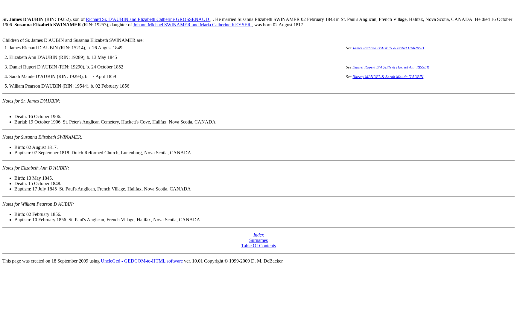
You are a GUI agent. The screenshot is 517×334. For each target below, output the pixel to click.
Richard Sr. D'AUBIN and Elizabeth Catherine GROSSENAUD (148, 19)
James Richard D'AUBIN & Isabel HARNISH (388, 48)
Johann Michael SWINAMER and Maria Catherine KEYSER (192, 24)
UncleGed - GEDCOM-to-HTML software (142, 260)
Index (258, 234)
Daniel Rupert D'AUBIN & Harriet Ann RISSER (390, 67)
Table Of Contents (258, 245)
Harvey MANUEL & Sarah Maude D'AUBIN (387, 76)
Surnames (258, 240)
